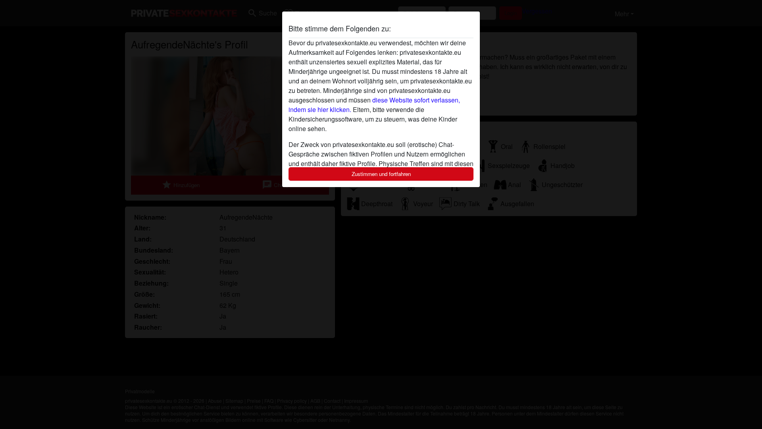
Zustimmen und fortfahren (381, 174)
